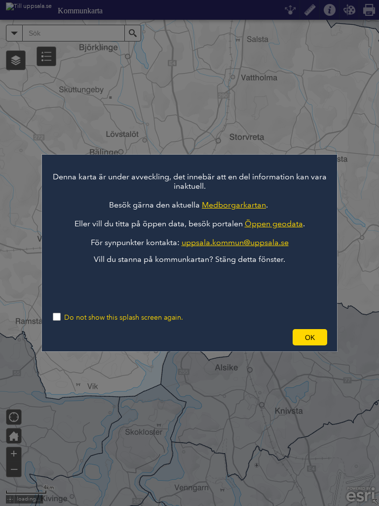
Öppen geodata (274, 223)
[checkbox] (189, 318)
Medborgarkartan (234, 205)
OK (310, 337)
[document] (189, 218)
